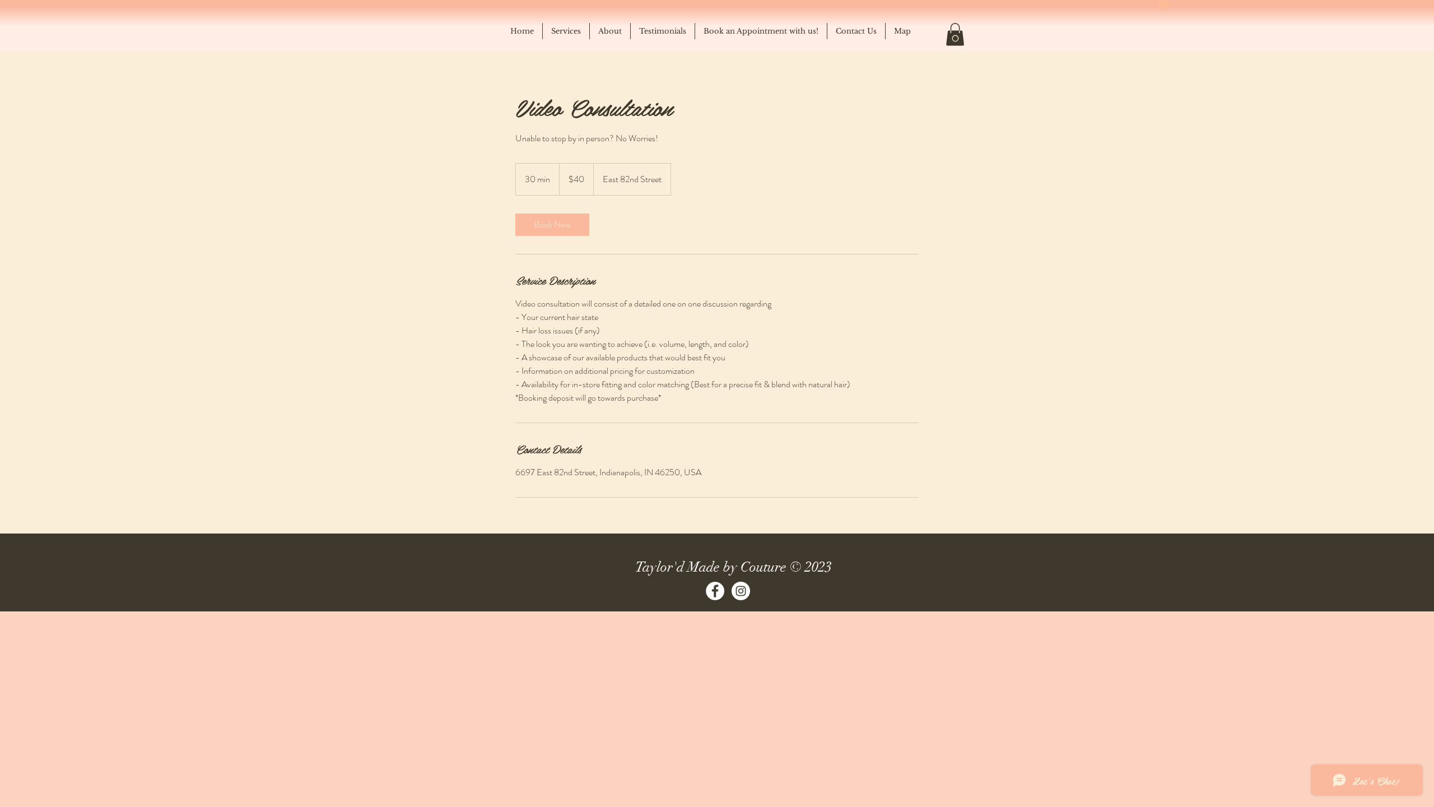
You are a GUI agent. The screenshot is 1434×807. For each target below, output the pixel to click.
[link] (552, 225)
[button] (955, 34)
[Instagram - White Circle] (741, 591)
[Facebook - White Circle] (715, 591)
